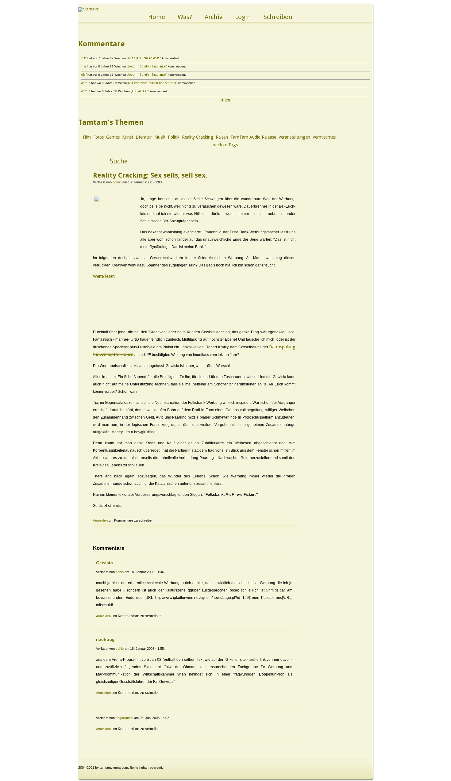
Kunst (127, 137)
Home (156, 17)
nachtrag (105, 639)
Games (113, 137)
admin (85, 83)
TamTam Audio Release (253, 137)
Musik (159, 137)
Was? (185, 17)
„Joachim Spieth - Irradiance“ (147, 66)
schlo (120, 572)
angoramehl (124, 718)
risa (84, 58)
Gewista (104, 563)
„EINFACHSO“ (140, 91)
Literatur (144, 137)
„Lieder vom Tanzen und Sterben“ (154, 83)
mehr (226, 100)
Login (243, 17)
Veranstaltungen (294, 137)
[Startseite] (88, 9)
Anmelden (100, 520)
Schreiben (278, 17)
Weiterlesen (104, 276)
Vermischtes (324, 137)
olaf (84, 74)
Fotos (98, 137)
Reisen (222, 137)
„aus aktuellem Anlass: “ (144, 58)
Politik (173, 137)
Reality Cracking (197, 137)
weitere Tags (225, 144)
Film (87, 137)
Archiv (213, 17)
